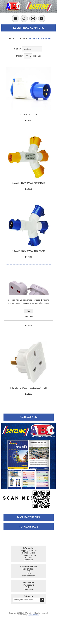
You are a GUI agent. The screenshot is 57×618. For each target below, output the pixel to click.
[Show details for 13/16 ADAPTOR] (28, 89)
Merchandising (28, 576)
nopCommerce (33, 615)
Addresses (28, 589)
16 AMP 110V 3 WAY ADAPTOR (28, 183)
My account (28, 585)
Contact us (28, 560)
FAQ (29, 571)
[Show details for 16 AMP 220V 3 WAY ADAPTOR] (28, 225)
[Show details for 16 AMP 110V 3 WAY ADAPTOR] (28, 157)
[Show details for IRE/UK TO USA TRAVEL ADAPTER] (28, 362)
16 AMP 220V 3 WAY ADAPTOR (28, 251)
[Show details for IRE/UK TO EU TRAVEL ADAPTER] (28, 294)
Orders (28, 587)
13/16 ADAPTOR (28, 114)
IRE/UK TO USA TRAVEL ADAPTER (28, 387)
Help (29, 573)
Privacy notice (28, 553)
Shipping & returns (28, 550)
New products (28, 569)
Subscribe (42, 600)
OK (28, 311)
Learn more (28, 316)
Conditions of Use (28, 555)
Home (8, 38)
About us (29, 557)
